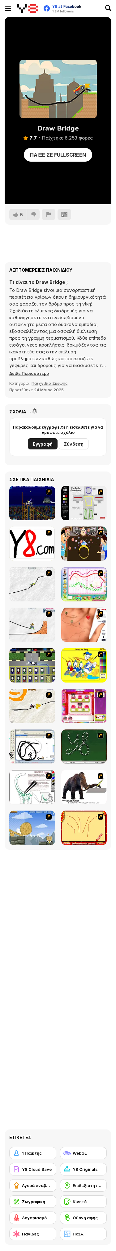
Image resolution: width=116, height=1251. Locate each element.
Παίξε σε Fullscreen (58, 155)
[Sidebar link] (8, 8)
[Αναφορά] (48, 214)
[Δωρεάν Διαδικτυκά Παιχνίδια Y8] (27, 8)
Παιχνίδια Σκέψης (50, 383)
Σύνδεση (74, 444)
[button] (29, 373)
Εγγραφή (43, 444)
